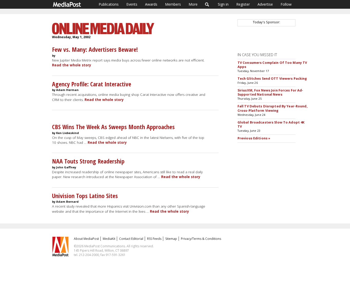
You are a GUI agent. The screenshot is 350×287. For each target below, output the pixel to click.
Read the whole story (71, 65)
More (193, 4)
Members (173, 4)
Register (243, 4)
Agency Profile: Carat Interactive (91, 84)
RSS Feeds (154, 239)
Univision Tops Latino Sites (85, 195)
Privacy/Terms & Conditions (201, 239)
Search (207, 4)
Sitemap (171, 239)
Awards (151, 4)
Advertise (265, 4)
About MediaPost (86, 239)
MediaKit (109, 239)
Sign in (223, 4)
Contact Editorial (131, 239)
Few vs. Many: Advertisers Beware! (95, 49)
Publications (109, 4)
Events (131, 4)
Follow (286, 4)
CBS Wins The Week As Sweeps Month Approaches (113, 126)
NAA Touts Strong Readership (88, 161)
